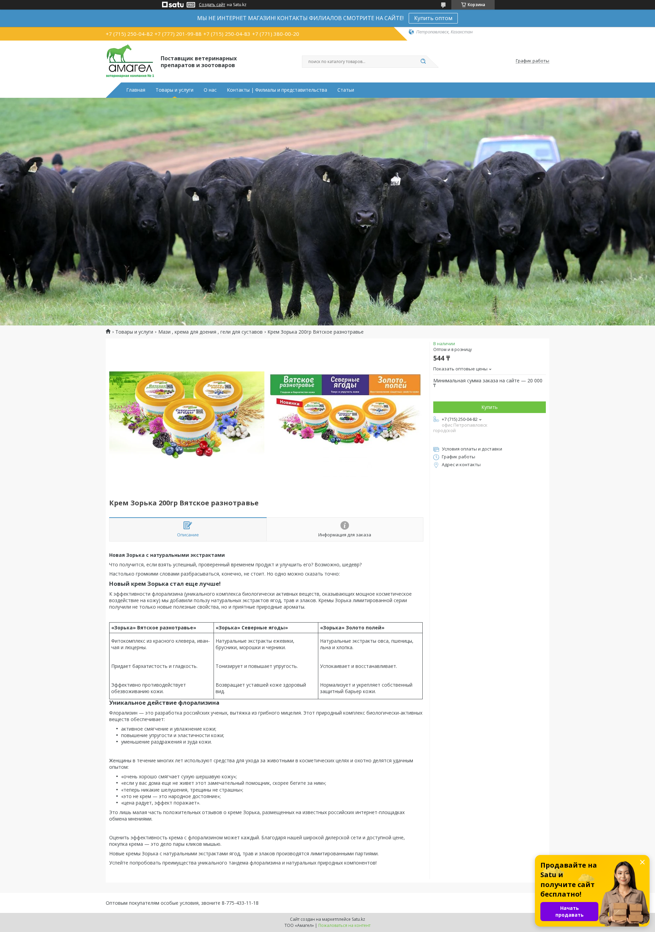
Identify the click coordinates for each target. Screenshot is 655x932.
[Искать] (423, 62)
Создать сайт (212, 4)
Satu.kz (358, 919)
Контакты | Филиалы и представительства (277, 90)
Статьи (345, 90)
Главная (135, 90)
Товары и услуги (174, 90)
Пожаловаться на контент (344, 925)
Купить (489, 407)
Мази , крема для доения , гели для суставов (210, 332)
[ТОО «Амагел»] (130, 61)
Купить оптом (433, 18)
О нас (210, 90)
